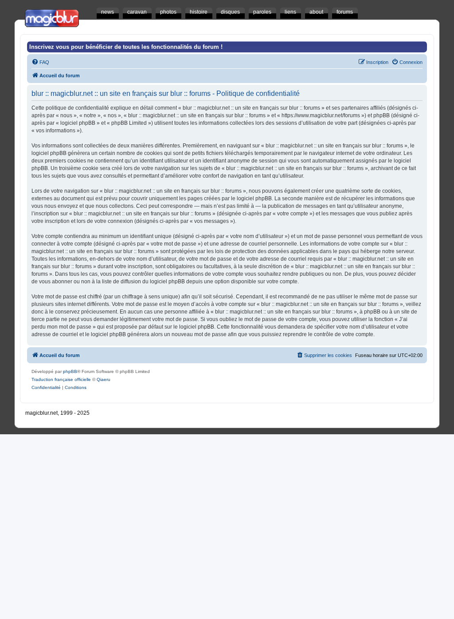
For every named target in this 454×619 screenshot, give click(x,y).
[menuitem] (40, 62)
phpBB (70, 371)
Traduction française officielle (61, 379)
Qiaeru (103, 379)
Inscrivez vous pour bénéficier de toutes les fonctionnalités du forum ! (126, 47)
